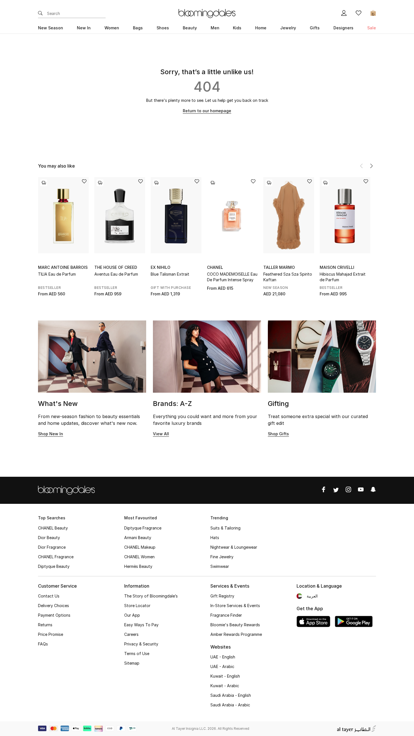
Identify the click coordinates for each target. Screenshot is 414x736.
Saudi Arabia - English (230, 695)
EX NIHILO (160, 267)
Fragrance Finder (226, 615)
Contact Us (48, 596)
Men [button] (215, 27)
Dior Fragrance (52, 547)
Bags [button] (138, 27)
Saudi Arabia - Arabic (230, 704)
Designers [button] (343, 27)
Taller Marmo (279, 267)
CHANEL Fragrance (56, 556)
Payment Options (54, 615)
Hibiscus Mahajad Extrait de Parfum (343, 277)
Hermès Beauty (138, 566)
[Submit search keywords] (40, 13)
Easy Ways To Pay (141, 624)
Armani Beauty (137, 537)
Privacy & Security (141, 643)
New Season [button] (50, 27)
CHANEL (215, 267)
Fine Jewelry (221, 556)
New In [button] (84, 27)
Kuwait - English (225, 676)
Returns (45, 624)
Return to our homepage (207, 110)
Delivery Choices (53, 605)
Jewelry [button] (288, 27)
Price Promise (50, 634)
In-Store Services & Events (235, 605)
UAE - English (222, 656)
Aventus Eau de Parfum (116, 274)
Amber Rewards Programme (236, 634)
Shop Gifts (278, 433)
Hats (214, 537)
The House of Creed (115, 267)
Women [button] (111, 27)
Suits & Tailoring (225, 528)
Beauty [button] (190, 27)
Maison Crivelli (337, 267)
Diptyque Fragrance (142, 528)
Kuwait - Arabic (224, 685)
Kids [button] (237, 27)
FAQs (43, 643)
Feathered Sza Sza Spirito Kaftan (287, 277)
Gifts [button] (315, 27)
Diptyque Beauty (54, 566)
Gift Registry (222, 596)
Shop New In (50, 433)
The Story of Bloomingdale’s (151, 596)
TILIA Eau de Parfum (57, 274)
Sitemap (131, 663)
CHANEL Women (139, 556)
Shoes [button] (163, 27)
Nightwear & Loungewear (233, 547)
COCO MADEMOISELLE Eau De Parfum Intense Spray (232, 277)
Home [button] (260, 27)
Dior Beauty (49, 537)
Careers (131, 634)
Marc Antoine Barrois (63, 267)
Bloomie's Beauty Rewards (235, 624)
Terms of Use (136, 653)
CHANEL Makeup (139, 547)
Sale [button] (371, 27)
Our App (132, 615)
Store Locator (137, 605)
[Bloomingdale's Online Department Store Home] (207, 13)
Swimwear (219, 566)
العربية (312, 596)
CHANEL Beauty (53, 528)
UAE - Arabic (222, 666)
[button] (371, 165)
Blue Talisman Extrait (170, 274)
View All (161, 433)
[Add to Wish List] (84, 181)
